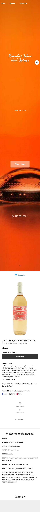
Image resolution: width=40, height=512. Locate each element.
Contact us (23, 3)
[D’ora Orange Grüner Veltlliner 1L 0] (20, 308)
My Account (20, 406)
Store (3, 343)
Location (12, 3)
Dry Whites (24, 343)
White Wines (12, 343)
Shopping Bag (20, 419)
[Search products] (37, 62)
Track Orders (20, 413)
